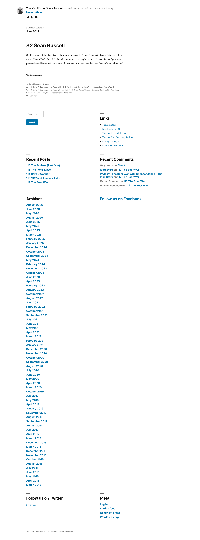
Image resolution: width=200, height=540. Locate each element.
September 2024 (37, 255)
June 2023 (33, 277)
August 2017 (34, 425)
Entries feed (107, 508)
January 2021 (34, 344)
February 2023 (35, 285)
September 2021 (36, 315)
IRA (101, 90)
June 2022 (33, 302)
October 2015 (35, 459)
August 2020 (34, 366)
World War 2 (109, 87)
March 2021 (33, 336)
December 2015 (36, 451)
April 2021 (32, 332)
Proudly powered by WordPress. (63, 531)
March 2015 (33, 484)
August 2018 (34, 417)
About (39, 12)
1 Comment (33, 96)
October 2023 (35, 272)
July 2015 (32, 468)
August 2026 (34, 204)
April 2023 (33, 281)
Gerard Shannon (85, 90)
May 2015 (32, 476)
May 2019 (32, 400)
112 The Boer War (37, 182)
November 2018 (36, 412)
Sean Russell (31, 93)
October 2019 (35, 391)
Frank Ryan (73, 90)
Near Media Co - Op (111, 129)
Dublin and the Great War (114, 145)
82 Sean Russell (45, 45)
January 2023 (35, 289)
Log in (104, 504)
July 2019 (32, 395)
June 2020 (33, 374)
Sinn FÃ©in (82, 87)
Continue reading (36, 74)
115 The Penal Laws (38, 169)
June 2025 (33, 221)
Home (29, 12)
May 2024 (32, 260)
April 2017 (32, 434)
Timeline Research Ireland (114, 133)
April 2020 (33, 383)
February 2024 (35, 264)
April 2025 (33, 230)
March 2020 (34, 387)
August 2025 (34, 217)
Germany (95, 90)
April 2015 (32, 480)
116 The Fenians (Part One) (43, 165)
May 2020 (32, 378)
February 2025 (35, 238)
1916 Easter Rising (36, 87)
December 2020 (36, 349)
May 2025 (32, 226)
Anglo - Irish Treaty (51, 87)
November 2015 (36, 455)
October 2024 (35, 251)
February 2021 (35, 340)
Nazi (116, 90)
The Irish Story (109, 124)
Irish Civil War (64, 87)
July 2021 (32, 319)
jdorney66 (106, 169)
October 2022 (35, 293)
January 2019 (34, 408)
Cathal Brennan (35, 84)
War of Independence (95, 87)
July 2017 (32, 429)
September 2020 (37, 361)
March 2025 (34, 234)
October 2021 (35, 310)
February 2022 (35, 306)
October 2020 (35, 357)
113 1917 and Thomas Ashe (43, 178)
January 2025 (35, 243)
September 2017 (36, 421)
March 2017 (33, 438)
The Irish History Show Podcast (44, 8)
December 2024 (36, 247)
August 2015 (34, 463)
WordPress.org (109, 517)
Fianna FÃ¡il (63, 90)
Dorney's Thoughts (111, 141)
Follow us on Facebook (121, 198)
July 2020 (32, 370)
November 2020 (36, 353)
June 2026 (33, 209)
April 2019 (32, 404)
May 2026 (32, 213)
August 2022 (34, 298)
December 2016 (36, 442)
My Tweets (31, 504)
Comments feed (110, 512)
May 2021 (32, 327)
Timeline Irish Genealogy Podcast (117, 137)
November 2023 (36, 268)
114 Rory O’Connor (37, 173)
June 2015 (32, 472)
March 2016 (33, 446)
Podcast (73, 87)
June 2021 (32, 323)
